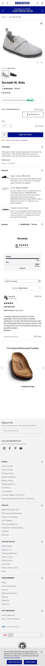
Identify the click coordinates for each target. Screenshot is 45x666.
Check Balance (8, 615)
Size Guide (39, 126)
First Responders (9, 586)
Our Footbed (7, 520)
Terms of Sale (7, 470)
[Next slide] (41, 62)
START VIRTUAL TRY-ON (23, 11)
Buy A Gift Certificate (10, 619)
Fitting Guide (7, 560)
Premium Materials (10, 524)
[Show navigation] (3, 3)
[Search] (7, 3)
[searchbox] (20, 281)
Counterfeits (7, 491)
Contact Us (6, 550)
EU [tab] (5, 126)
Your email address (11, 431)
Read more (6, 160)
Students (5, 600)
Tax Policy (6, 488)
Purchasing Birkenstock (12, 513)
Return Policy (7, 481)
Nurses (5, 590)
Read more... (7, 330)
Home (4, 17)
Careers (5, 531)
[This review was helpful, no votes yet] (35, 336)
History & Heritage (9, 517)
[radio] (5, 74)
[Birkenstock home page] (22, 3)
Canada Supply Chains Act (13, 495)
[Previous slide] (37, 62)
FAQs (4, 582)
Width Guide (38, 109)
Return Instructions (10, 568)
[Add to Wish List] (4, 134)
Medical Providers (9, 593)
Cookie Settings (8, 477)
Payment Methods (9, 553)
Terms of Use (7, 466)
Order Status (7, 546)
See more (22, 268)
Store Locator (7, 557)
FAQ (3, 571)
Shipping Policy (8, 484)
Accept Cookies (30, 662)
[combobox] (26, 288)
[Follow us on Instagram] (4, 448)
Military (5, 597)
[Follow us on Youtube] (21, 448)
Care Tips (6, 564)
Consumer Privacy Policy (12, 658)
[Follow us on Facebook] (10, 448)
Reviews (5, 535)
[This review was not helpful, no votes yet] (39, 336)
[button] (2, 10)
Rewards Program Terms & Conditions (18, 499)
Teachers (5, 604)
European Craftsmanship (12, 528)
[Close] (41, 652)
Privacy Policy (8, 473)
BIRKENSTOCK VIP (10, 510)
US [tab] (10, 126)
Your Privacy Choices (12, 626)
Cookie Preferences (14, 662)
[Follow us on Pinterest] (15, 448)
